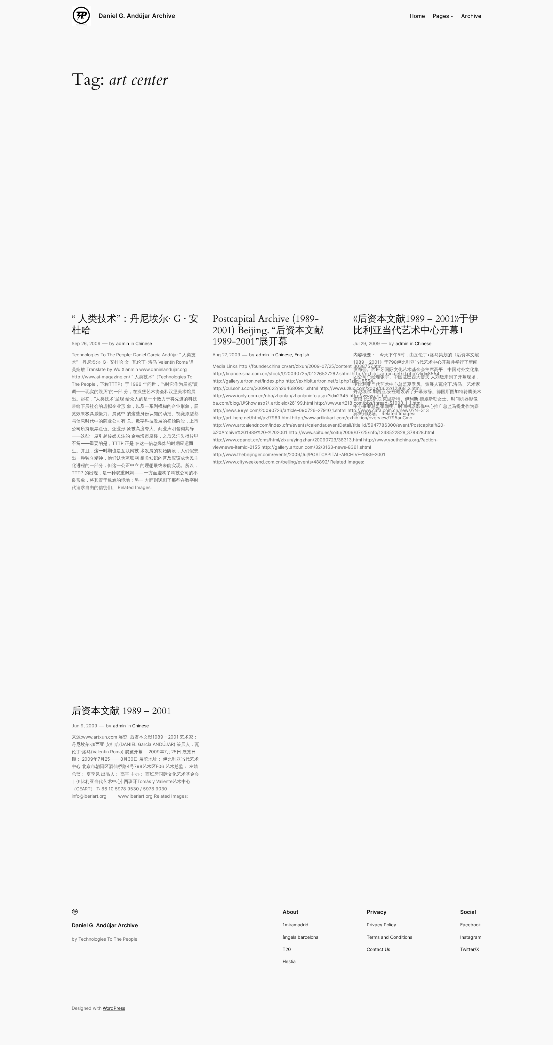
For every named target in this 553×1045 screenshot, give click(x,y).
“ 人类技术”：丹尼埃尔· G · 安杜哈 (135, 324)
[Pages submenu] (451, 16)
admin (122, 343)
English (301, 354)
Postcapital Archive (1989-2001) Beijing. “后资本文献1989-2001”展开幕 (268, 330)
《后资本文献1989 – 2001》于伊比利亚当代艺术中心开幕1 (415, 324)
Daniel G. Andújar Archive (137, 16)
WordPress (114, 1008)
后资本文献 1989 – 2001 (121, 711)
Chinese (143, 343)
